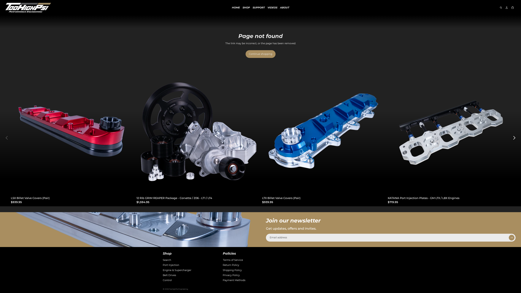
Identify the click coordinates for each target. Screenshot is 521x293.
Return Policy (231, 265)
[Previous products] (7, 138)
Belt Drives (169, 275)
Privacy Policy (231, 275)
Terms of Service (233, 260)
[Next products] (514, 138)
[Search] (501, 8)
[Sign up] (511, 238)
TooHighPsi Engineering (178, 289)
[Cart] (513, 8)
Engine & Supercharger (177, 270)
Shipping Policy (232, 270)
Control (167, 280)
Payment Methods (234, 280)
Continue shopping (260, 53)
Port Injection (171, 265)
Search (167, 260)
